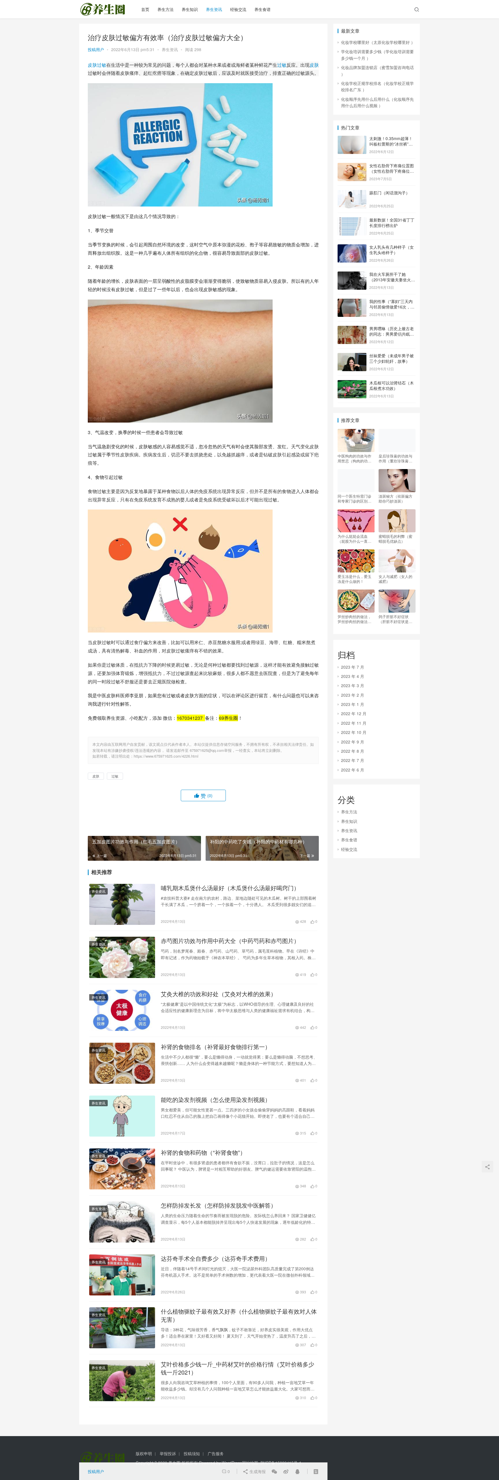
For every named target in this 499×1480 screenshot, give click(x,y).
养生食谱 (262, 9)
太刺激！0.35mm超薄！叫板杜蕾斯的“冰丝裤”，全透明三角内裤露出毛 (391, 144)
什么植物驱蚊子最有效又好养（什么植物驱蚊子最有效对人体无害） (239, 1315)
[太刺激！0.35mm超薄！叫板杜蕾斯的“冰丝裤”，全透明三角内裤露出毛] (352, 139)
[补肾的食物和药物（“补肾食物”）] (122, 1168)
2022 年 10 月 (353, 732)
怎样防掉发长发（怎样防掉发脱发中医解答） (218, 1205)
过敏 (101, 65)
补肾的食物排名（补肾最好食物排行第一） (216, 1047)
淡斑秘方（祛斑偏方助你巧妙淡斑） (395, 498)
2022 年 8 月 (352, 751)
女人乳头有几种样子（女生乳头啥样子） (391, 250)
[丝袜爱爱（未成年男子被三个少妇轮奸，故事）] (352, 356)
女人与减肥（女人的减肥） (395, 579)
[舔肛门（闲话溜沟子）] (352, 193)
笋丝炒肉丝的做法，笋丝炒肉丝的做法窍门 (354, 619)
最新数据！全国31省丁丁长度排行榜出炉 (391, 222)
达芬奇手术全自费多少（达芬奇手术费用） (216, 1258)
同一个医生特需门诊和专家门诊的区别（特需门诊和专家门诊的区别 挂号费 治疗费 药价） (356, 498)
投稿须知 (192, 1453)
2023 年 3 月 (352, 685)
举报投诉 (168, 1453)
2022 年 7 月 (352, 760)
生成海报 (257, 1471)
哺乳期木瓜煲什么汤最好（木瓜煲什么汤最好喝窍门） (230, 888)
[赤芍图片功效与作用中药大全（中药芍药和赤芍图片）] (122, 957)
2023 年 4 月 (352, 676)
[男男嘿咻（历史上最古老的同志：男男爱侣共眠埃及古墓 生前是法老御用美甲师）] (352, 329)
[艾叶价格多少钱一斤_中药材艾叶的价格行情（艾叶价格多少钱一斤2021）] (122, 1380)
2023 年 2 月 (352, 695)
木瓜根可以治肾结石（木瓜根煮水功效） (391, 385)
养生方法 (165, 9)
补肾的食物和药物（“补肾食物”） (203, 1152)
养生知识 (190, 9)
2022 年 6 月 (352, 770)
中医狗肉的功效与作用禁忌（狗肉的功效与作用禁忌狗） (354, 458)
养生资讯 (214, 9)
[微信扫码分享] (274, 1471)
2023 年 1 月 (352, 704)
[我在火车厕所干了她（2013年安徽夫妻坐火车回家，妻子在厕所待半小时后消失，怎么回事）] (352, 275)
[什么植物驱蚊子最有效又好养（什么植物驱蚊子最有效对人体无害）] (122, 1327)
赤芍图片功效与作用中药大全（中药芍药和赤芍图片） (230, 941)
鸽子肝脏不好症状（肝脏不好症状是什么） (395, 619)
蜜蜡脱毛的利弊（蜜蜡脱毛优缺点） (395, 539)
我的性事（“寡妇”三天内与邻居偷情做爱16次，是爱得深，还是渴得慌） (391, 306)
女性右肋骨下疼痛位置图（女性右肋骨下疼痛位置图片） (391, 171)
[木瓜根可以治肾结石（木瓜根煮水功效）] (352, 383)
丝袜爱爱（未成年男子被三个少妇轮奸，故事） (391, 358)
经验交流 (238, 9)
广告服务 (216, 1453)
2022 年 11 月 (353, 723)
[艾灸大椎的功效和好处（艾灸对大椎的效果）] (122, 1010)
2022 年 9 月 (352, 742)
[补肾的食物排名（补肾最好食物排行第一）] (122, 1063)
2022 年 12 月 (353, 713)
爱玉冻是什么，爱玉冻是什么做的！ (354, 579)
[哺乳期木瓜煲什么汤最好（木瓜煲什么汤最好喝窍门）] (122, 904)
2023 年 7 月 (352, 667)
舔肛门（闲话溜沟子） (389, 193)
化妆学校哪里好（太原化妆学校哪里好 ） (378, 42)
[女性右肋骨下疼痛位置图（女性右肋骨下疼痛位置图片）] (352, 166)
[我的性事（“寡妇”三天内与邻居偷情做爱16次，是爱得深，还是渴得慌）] (352, 302)
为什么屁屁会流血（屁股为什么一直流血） (354, 539)
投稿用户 (96, 49)
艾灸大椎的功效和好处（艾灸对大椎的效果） (218, 994)
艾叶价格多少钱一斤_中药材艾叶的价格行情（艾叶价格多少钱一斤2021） (237, 1368)
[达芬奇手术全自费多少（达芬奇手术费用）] (122, 1274)
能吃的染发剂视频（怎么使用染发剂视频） (216, 1100)
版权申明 (144, 1453)
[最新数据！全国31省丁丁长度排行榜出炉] (352, 220)
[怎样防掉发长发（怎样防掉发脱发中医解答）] (122, 1221)
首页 (145, 9)
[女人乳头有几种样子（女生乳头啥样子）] (352, 247)
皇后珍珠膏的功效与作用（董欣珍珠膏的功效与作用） (395, 458)
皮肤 (92, 65)
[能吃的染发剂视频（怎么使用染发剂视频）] (122, 1116)
